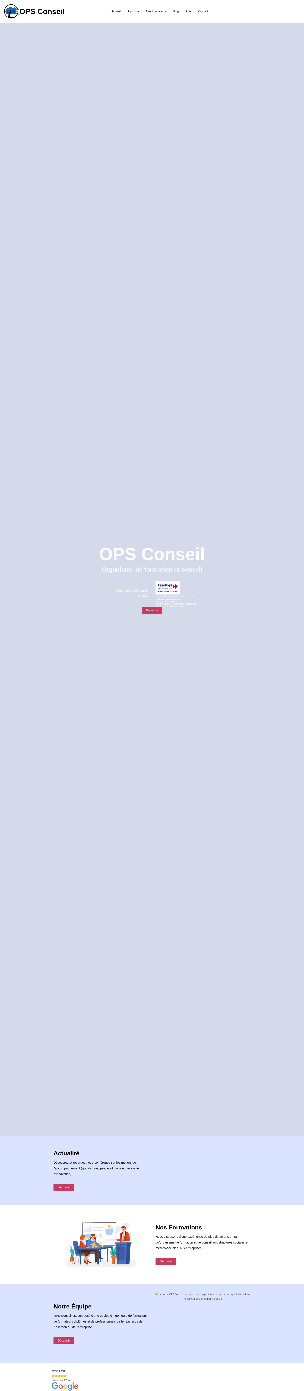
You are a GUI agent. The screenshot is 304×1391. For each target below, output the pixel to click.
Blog (176, 11)
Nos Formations (156, 11)
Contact (203, 11)
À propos (133, 11)
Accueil (116, 11)
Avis (188, 11)
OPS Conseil (42, 11)
